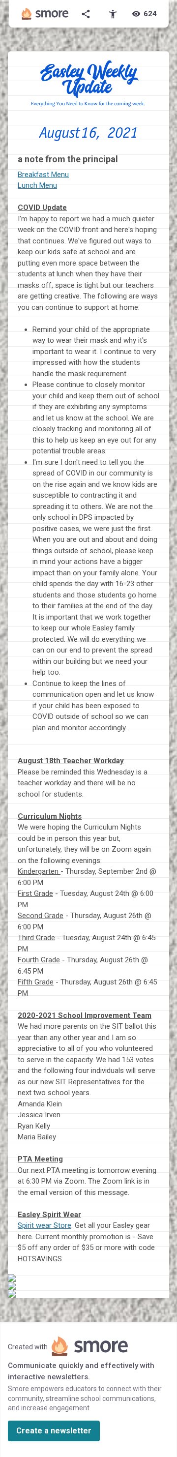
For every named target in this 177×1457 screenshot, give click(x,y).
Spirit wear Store (44, 1225)
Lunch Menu (37, 185)
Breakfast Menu (43, 174)
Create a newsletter (53, 1430)
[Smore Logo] (45, 14)
